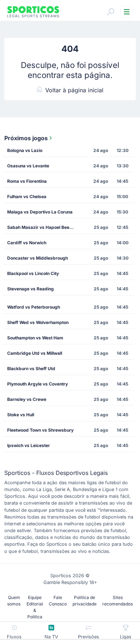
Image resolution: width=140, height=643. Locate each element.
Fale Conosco (58, 601)
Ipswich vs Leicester (28, 445)
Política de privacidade (85, 601)
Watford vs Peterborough (33, 307)
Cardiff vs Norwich (26, 242)
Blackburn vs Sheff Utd (31, 368)
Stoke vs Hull (20, 414)
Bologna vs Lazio (24, 150)
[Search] (110, 12)
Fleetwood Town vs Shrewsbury (40, 430)
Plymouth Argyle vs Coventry (37, 384)
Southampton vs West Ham (35, 337)
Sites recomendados (117, 601)
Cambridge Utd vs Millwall (34, 353)
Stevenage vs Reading (30, 288)
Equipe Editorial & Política (35, 607)
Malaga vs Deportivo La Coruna (40, 212)
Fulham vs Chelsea (26, 196)
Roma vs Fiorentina (27, 181)
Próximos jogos (26, 138)
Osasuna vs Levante (28, 165)
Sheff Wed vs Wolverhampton (38, 322)
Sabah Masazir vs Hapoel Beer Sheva (43, 227)
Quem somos (13, 601)
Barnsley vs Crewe (26, 399)
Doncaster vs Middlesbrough (37, 258)
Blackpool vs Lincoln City (33, 273)
